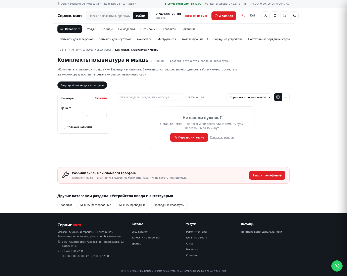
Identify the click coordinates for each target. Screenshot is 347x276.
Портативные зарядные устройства (272, 39)
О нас (189, 243)
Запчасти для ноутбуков (115, 39)
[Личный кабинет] (265, 15)
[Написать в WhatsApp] (337, 266)
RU (244, 15)
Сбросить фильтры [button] (222, 137)
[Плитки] (278, 97)
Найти (140, 15)
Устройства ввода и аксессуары (91, 49)
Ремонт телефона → (267, 175)
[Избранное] (275, 15)
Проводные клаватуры (169, 205)
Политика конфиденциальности (261, 231)
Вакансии (188, 29)
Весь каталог (140, 231)
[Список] (285, 97)
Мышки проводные (132, 205)
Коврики (66, 205)
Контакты (169, 29)
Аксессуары (144, 39)
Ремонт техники (196, 231)
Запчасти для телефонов (76, 39)
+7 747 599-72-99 (167, 15)
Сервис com (69, 15)
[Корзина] (294, 15)
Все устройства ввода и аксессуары (82, 85)
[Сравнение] (285, 15)
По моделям (126, 29)
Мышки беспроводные (95, 205)
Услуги (91, 29)
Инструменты (167, 39)
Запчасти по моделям (146, 237)
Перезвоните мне (196, 15)
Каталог (72, 29)
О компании (148, 29)
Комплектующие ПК (195, 39)
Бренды (107, 29)
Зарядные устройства (228, 39)
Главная (62, 49)
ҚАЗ (252, 15)
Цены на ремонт (196, 237)
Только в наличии (79, 127)
